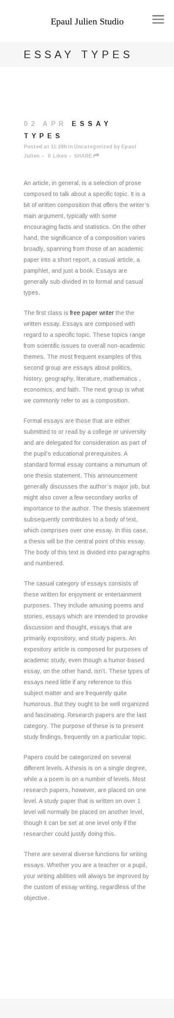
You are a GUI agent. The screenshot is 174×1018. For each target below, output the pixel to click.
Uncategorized (93, 147)
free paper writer (92, 312)
